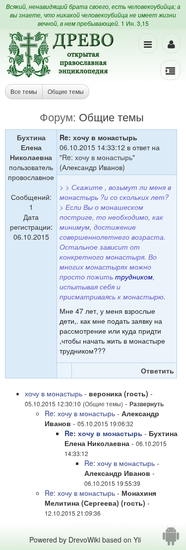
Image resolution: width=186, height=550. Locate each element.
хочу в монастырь (53, 393)
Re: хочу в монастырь (97, 157)
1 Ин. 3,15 (135, 23)
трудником (134, 276)
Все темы (23, 91)
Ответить (157, 370)
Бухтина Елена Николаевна (31, 147)
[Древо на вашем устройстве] (171, 540)
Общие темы (66, 91)
